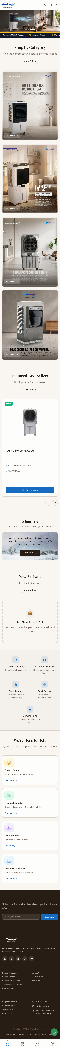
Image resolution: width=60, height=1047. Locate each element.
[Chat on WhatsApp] (54, 1032)
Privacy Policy (11, 1034)
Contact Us (7, 1013)
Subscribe (49, 917)
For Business (38, 980)
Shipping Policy (39, 1034)
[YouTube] (31, 958)
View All (28, 61)
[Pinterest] (18, 958)
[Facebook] (11, 958)
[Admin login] (50, 5)
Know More (28, 552)
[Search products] (39, 5)
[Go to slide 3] (32, 29)
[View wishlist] (45, 5)
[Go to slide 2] (28, 29)
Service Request (9, 1005)
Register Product (9, 1001)
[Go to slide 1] (26, 29)
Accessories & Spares (12, 984)
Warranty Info (8, 1009)
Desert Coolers (9, 976)
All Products (37, 976)
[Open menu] (56, 5)
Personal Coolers (9, 973)
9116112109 (41, 1001)
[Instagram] (4, 958)
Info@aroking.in (42, 1006)
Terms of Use (25, 1034)
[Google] (24, 958)
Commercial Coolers (11, 980)
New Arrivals (8, 988)
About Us (36, 973)
